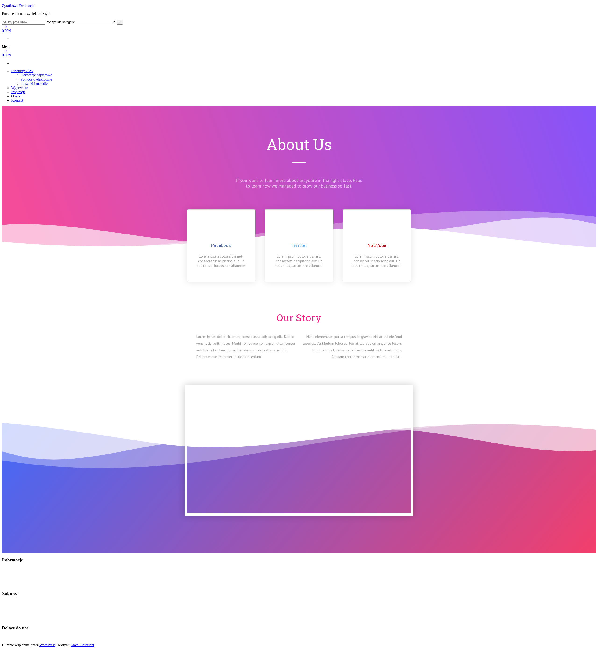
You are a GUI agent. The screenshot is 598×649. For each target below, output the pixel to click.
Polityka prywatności (17, 585)
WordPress (47, 645)
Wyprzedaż (19, 88)
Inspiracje (18, 92)
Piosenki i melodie (34, 83)
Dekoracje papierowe (36, 75)
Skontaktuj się (12, 569)
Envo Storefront (82, 645)
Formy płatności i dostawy (21, 611)
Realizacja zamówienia (19, 603)
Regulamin (10, 577)
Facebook (9, 637)
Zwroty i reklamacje (17, 619)
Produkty (22, 71)
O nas (15, 96)
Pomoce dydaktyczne (36, 79)
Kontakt (17, 100)
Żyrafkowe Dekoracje (18, 6)
